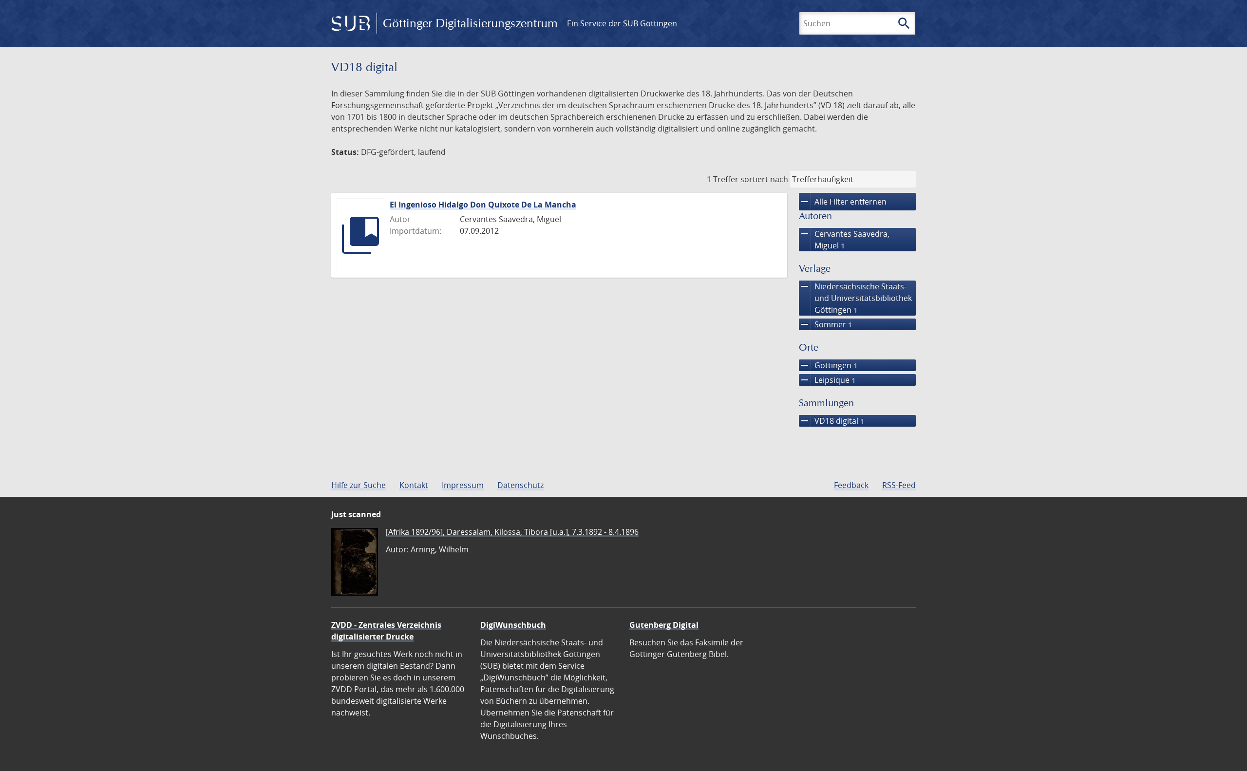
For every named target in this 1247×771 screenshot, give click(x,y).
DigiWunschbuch (513, 625)
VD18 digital (831, 421)
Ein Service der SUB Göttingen (622, 23)
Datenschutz (520, 485)
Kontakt (413, 485)
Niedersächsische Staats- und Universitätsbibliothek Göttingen (855, 298)
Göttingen (828, 365)
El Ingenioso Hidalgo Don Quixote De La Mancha (483, 204)
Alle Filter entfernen (843, 201)
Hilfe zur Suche (358, 485)
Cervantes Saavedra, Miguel (844, 239)
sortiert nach (764, 179)
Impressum (463, 485)
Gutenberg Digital (664, 625)
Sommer (825, 324)
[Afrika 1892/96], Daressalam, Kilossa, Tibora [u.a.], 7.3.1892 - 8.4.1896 (512, 532)
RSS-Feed (899, 485)
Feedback (851, 485)
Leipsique (827, 380)
